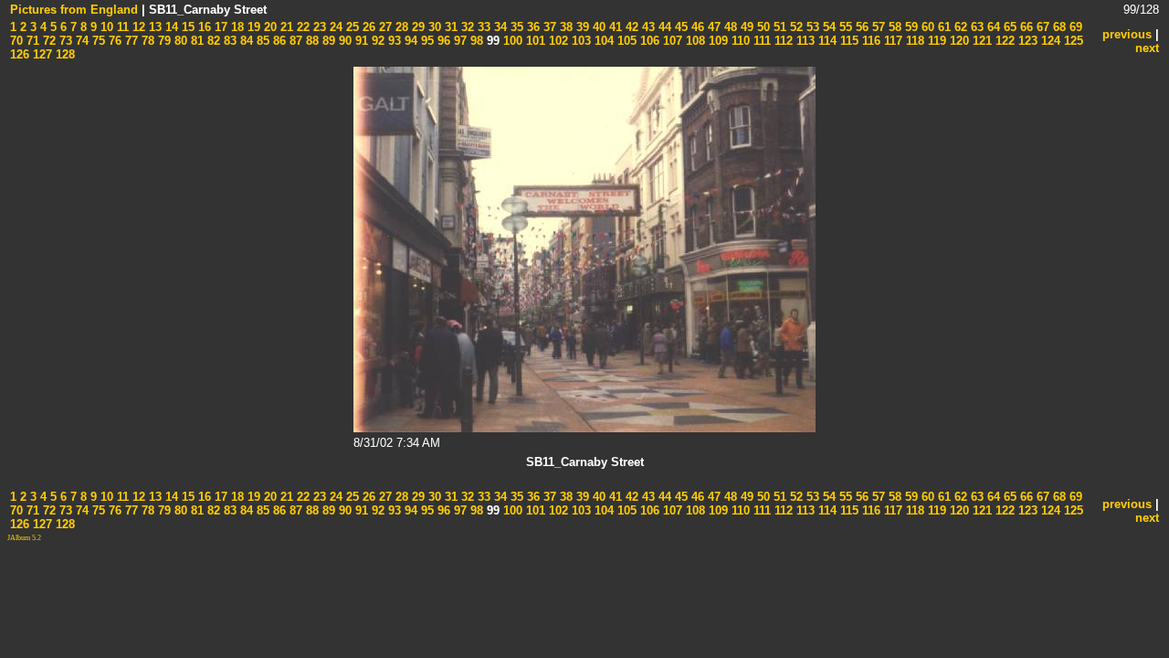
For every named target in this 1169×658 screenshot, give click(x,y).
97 (458, 41)
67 (1041, 27)
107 (670, 41)
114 (826, 41)
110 (739, 41)
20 (268, 27)
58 (893, 27)
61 (942, 27)
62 (959, 27)
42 (630, 27)
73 (64, 41)
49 (745, 27)
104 (602, 41)
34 (498, 27)
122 (1003, 41)
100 (511, 41)
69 (1074, 27)
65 (1008, 27)
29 (416, 27)
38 (564, 27)
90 (343, 41)
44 (663, 27)
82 (212, 41)
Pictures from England (74, 9)
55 (844, 27)
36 (531, 27)
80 (179, 41)
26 (367, 27)
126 (19, 54)
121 (980, 41)
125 (1071, 41)
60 (926, 27)
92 (376, 41)
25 (350, 27)
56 (860, 27)
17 (219, 27)
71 (31, 41)
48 (729, 27)
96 (442, 41)
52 (794, 27)
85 (261, 41)
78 (146, 41)
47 (712, 27)
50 (761, 27)
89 (327, 41)
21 (285, 27)
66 (1024, 27)
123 (1026, 41)
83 (228, 41)
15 (186, 27)
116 (869, 41)
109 (716, 41)
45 (679, 27)
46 (696, 27)
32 (466, 27)
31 (449, 27)
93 (392, 41)
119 (935, 41)
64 (992, 27)
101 (533, 41)
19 (252, 27)
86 (277, 41)
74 (80, 41)
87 (294, 41)
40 (597, 27)
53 (811, 27)
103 (579, 41)
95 (425, 41)
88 (310, 41)
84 (245, 41)
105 (625, 41)
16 (203, 27)
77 (129, 41)
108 (693, 41)
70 (16, 41)
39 (581, 27)
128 (63, 54)
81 (195, 41)
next (1147, 48)
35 (515, 27)
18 (235, 27)
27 (383, 27)
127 (40, 54)
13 (153, 27)
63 (975, 27)
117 (891, 41)
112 (782, 41)
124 (1048, 41)
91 (360, 41)
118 (913, 41)
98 (475, 41)
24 (334, 27)
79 (162, 41)
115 (847, 41)
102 (556, 41)
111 (760, 41)
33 (482, 27)
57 (877, 27)
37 (548, 27)
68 (1057, 27)
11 (121, 27)
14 (170, 27)
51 (778, 27)
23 (318, 27)
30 (433, 27)
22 (301, 27)
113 (804, 41)
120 (957, 41)
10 (105, 27)
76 (113, 41)
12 (137, 27)
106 (648, 41)
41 (614, 27)
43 (646, 27)
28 (400, 27)
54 (827, 27)
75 (97, 41)
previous (1127, 34)
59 (909, 27)
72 (47, 41)
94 (409, 41)
